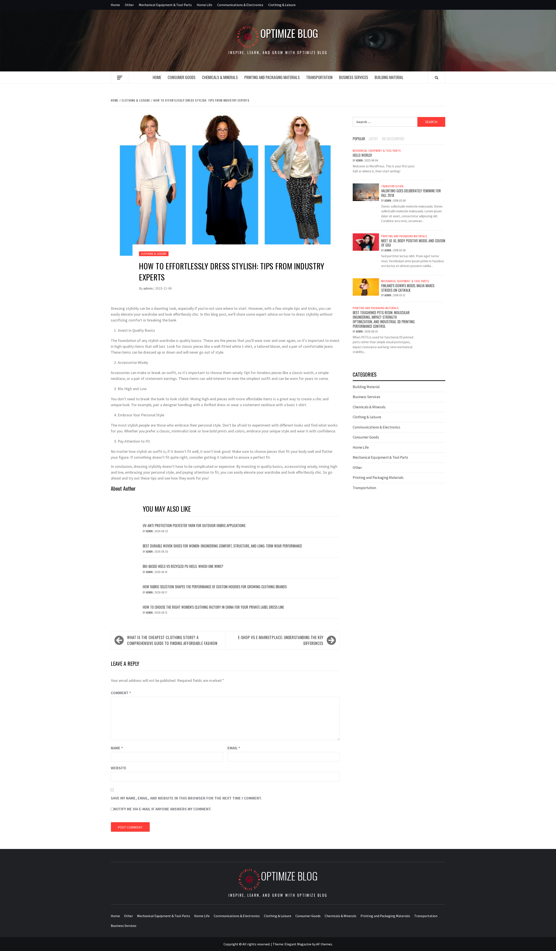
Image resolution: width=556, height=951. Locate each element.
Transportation (319, 77)
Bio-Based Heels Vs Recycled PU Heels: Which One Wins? (183, 566)
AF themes (324, 944)
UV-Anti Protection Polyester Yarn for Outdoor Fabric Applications (194, 525)
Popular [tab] (359, 138)
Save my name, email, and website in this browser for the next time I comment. (186, 798)
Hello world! (362, 155)
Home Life (204, 5)
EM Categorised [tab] (393, 138)
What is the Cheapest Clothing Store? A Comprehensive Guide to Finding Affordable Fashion (172, 640)
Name (117, 747)
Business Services (353, 77)
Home (115, 5)
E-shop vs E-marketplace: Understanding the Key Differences (280, 640)
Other (129, 5)
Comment (121, 692)
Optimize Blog (289, 33)
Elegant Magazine (298, 944)
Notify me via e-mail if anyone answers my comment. (163, 808)
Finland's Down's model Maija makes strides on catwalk (407, 288)
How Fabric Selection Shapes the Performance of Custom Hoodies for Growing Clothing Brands (215, 586)
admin (148, 288)
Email (233, 747)
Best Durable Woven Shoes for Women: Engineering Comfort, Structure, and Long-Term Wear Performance (222, 546)
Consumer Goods (181, 77)
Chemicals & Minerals (220, 77)
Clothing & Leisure (282, 5)
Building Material (389, 77)
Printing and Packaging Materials (272, 77)
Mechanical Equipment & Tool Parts (165, 5)
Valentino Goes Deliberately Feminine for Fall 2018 (411, 193)
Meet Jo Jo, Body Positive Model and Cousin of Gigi (413, 243)
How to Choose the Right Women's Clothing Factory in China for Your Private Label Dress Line (213, 607)
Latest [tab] (373, 138)
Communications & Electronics (240, 5)
